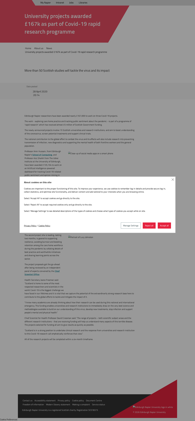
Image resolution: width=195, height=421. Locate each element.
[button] (173, 179)
